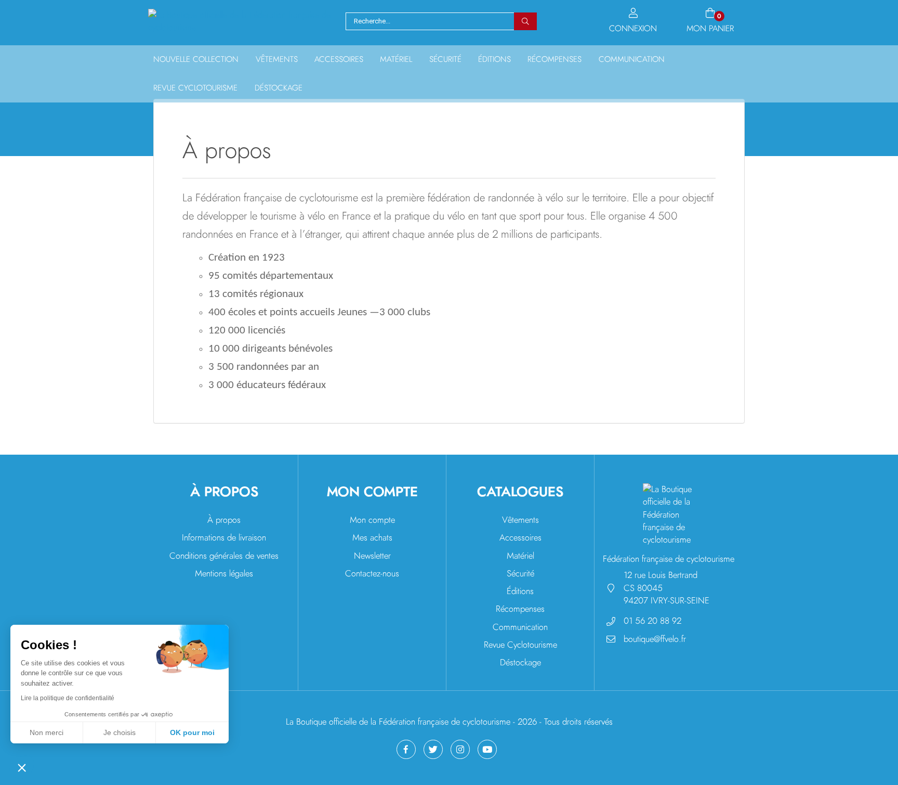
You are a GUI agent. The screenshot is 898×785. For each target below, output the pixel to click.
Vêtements (277, 59)
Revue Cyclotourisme (520, 644)
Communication (632, 59)
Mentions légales (224, 573)
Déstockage (278, 88)
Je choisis (119, 732)
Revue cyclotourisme (195, 88)
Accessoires (338, 59)
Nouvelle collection (196, 59)
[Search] (525, 21)
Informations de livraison (224, 537)
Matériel (396, 59)
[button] (21, 767)
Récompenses (554, 59)
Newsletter (372, 555)
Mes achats (372, 537)
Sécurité (445, 59)
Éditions (494, 59)
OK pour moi (192, 732)
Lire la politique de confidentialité (67, 698)
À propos (224, 520)
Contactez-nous (372, 573)
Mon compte (372, 520)
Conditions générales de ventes (224, 555)
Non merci (46, 732)
